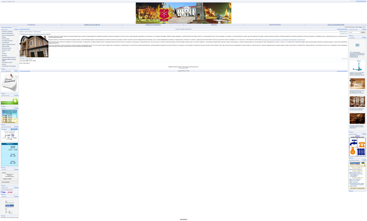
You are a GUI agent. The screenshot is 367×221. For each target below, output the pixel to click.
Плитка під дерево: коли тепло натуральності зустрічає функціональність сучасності (357, 91)
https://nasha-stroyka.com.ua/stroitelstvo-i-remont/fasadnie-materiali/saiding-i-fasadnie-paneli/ (283, 39)
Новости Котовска (92, 25)
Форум (214, 25)
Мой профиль (275, 25)
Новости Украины (153, 25)
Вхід (187, 67)
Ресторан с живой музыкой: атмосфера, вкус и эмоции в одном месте (357, 126)
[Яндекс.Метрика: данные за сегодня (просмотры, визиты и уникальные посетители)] (9, 201)
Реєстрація (182, 67)
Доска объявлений (336, 25)
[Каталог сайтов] (6, 211)
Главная (31, 25)
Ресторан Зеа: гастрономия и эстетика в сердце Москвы (357, 109)
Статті (26, 31)
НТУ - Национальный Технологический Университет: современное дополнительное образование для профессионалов (357, 54)
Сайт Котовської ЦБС (7, 189)
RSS (364, 26)
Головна (21, 31)
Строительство (37, 31)
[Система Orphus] (6, 192)
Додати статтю (343, 31)
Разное (30, 31)
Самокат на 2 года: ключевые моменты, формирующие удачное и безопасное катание (357, 73)
